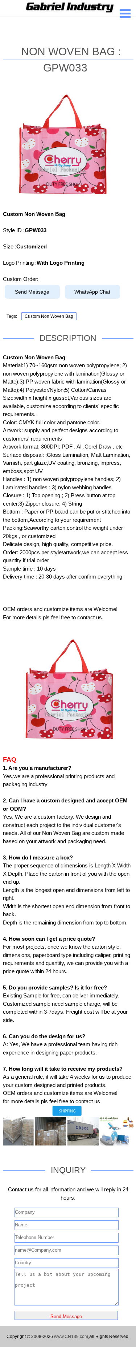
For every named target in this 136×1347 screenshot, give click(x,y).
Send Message (32, 292)
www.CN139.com (71, 1336)
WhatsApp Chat (92, 292)
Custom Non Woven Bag (49, 316)
